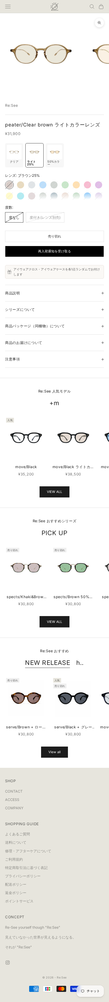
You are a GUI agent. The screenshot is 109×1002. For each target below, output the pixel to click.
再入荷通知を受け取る (54, 251)
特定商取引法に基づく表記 (26, 867)
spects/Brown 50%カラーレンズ (73, 597)
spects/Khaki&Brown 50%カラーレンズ (26, 597)
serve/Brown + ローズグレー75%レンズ (26, 727)
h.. (80, 662)
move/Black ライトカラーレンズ (73, 467)
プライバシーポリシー (23, 876)
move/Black (26, 467)
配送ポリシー (15, 884)
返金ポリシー (15, 892)
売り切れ (54, 236)
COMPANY (14, 808)
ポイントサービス (19, 901)
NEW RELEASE (47, 662)
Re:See (11, 105)
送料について (15, 842)
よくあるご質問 (17, 834)
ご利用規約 (14, 859)
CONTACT (14, 791)
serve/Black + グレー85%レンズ (73, 727)
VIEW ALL (54, 492)
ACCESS (12, 799)
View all (54, 752)
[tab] (14, 155)
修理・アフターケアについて (28, 851)
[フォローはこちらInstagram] (7, 962)
